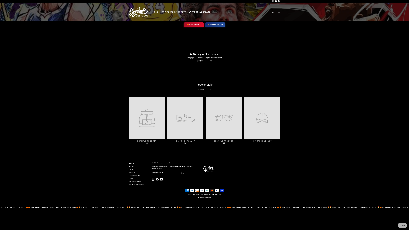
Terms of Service (134, 175)
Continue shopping (204, 61)
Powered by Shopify (204, 197)
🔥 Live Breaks (193, 24)
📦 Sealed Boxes (215, 24)
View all (204, 89)
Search (131, 163)
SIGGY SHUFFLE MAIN (137, 184)
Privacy (131, 166)
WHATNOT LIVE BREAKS (199, 12)
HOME (155, 12)
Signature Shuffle (135, 181)
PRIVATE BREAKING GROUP (174, 12)
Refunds (132, 172)
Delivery (131, 169)
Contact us (132, 178)
